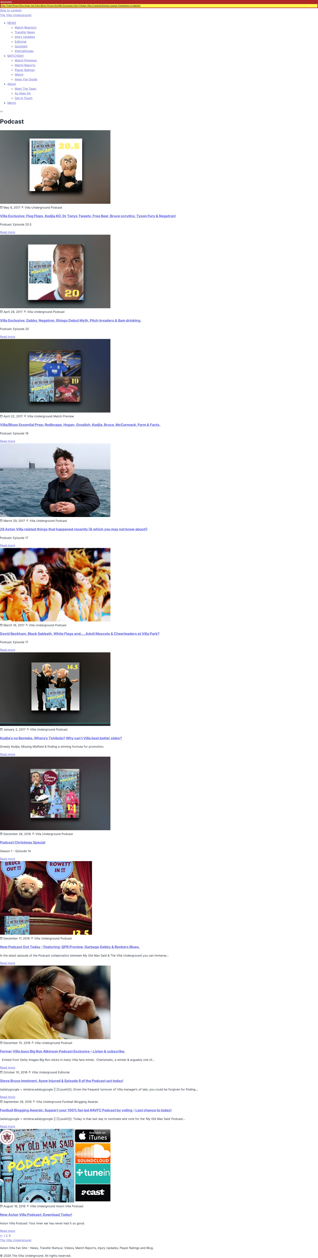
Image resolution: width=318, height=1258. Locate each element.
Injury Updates (25, 37)
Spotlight (21, 46)
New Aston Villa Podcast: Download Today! (36, 1215)
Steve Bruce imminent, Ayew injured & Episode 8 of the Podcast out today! (61, 1081)
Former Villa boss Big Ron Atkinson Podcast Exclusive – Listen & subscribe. (62, 1051)
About (11, 84)
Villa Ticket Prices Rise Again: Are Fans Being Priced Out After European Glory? (40, 5)
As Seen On (23, 93)
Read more (7, 232)
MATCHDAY (15, 56)
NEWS (11, 23)
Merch (11, 103)
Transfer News (25, 32)
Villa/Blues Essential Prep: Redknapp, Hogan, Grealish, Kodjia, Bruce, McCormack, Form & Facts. (80, 425)
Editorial (20, 41)
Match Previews (26, 60)
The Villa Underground (15, 15)
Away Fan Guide (26, 79)
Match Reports (25, 65)
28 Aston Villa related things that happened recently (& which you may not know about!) (74, 529)
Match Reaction (25, 27)
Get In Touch (23, 98)
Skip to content (11, 10)
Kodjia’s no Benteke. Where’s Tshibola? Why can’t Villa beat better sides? (61, 738)
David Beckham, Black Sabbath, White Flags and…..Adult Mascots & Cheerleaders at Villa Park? (80, 634)
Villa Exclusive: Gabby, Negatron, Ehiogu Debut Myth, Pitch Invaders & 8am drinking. (70, 320)
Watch (19, 74)
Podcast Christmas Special (22, 842)
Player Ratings (25, 70)
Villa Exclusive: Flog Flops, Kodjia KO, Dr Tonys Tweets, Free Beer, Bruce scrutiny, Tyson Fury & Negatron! (88, 216)
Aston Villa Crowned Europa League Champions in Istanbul (110, 5)
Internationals (24, 51)
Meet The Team (25, 88)
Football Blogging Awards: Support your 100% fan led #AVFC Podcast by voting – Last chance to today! (86, 1110)
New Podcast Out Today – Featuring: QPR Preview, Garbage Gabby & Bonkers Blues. (70, 947)
